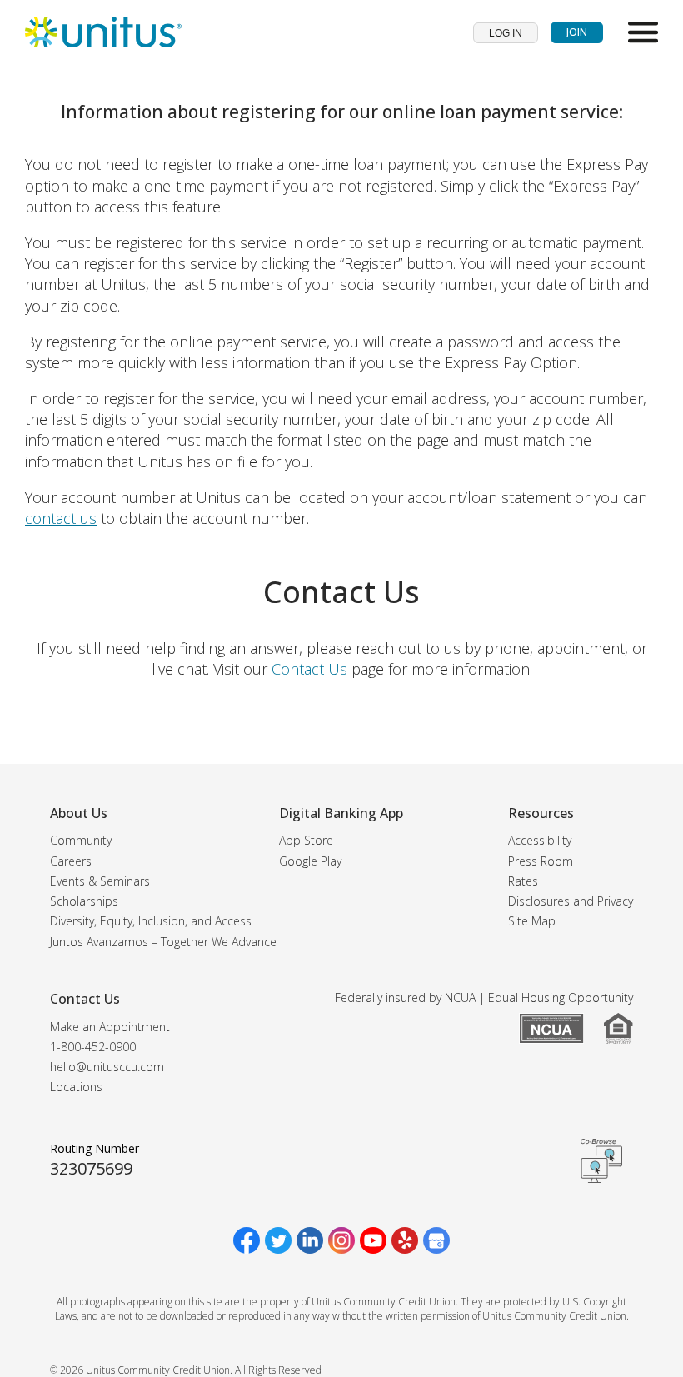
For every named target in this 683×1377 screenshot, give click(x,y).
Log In (505, 33)
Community (81, 840)
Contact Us (309, 669)
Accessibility (539, 840)
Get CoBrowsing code (601, 1160)
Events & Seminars (100, 881)
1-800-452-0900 (93, 1047)
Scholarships (84, 901)
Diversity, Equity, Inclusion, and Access (151, 921)
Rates (523, 881)
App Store (306, 840)
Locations (76, 1087)
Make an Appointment (110, 1027)
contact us (61, 518)
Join (576, 32)
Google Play (310, 861)
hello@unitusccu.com (107, 1067)
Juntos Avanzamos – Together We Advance (163, 942)
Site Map (532, 921)
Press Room (540, 861)
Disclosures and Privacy (570, 901)
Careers (71, 861)
